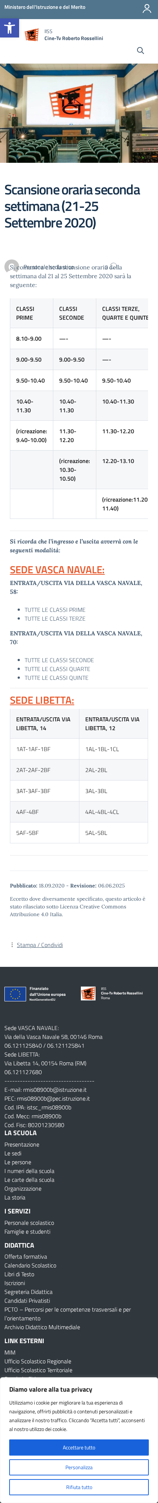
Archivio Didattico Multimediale (42, 1327)
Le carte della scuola (29, 1179)
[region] (79, 1440)
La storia (14, 1197)
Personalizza (79, 1467)
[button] (9, 27)
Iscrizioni (14, 1282)
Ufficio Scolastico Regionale (37, 1361)
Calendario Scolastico (30, 1265)
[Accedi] (147, 8)
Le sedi (12, 1153)
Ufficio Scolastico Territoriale (38, 1370)
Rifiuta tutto (79, 1487)
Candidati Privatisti (27, 1300)
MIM (9, 1352)
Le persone (17, 1162)
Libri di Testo (19, 1274)
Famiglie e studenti (27, 1231)
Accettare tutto (79, 1447)
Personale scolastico (29, 1222)
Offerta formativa (25, 1256)
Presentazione (21, 1144)
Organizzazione (23, 1188)
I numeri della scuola (29, 1170)
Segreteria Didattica (28, 1291)
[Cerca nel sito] (140, 51)
